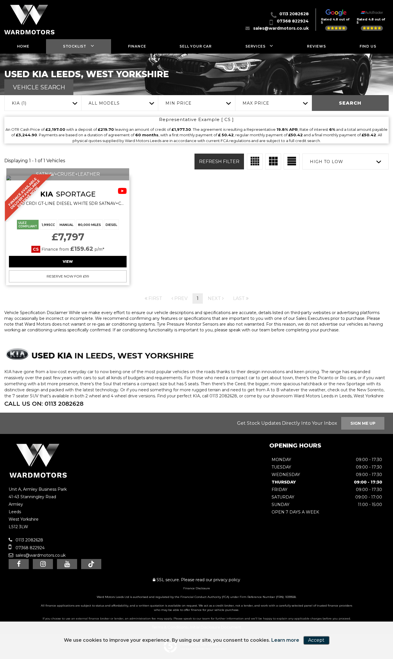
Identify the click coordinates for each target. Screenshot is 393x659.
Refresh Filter (219, 161)
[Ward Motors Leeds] (38, 477)
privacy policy (226, 579)
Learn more (285, 640)
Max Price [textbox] (256, 103)
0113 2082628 (294, 14)
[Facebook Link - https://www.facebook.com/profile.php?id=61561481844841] (19, 564)
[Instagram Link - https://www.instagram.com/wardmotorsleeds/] (43, 564)
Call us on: (43, 403)
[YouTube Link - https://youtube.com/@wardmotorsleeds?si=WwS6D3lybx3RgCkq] (67, 564)
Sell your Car (195, 46)
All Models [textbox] (104, 103)
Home (23, 46)
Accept (316, 640)
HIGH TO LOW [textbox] (326, 161)
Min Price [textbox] (178, 103)
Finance (137, 46)
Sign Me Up (362, 423)
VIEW (68, 261)
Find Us (368, 46)
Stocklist (74, 46)
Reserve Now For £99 (68, 276)
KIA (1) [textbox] (19, 103)
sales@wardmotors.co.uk (281, 28)
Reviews (316, 46)
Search (350, 103)
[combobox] (42, 103)
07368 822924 (293, 21)
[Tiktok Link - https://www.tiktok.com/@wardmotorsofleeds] (91, 564)
